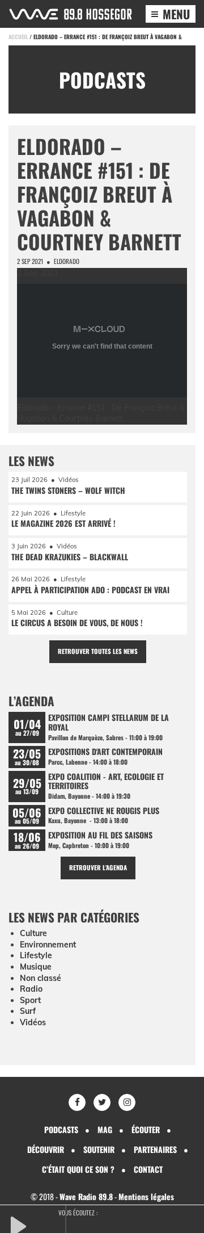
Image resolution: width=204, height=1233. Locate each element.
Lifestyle (36, 955)
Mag (104, 1129)
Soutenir (98, 1149)
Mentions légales (146, 1196)
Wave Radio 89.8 (86, 1196)
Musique (36, 967)
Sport (30, 1000)
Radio (31, 989)
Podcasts (61, 1129)
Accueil (18, 36)
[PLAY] (36, 1225)
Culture (33, 933)
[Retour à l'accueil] (70, 14)
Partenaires (155, 1149)
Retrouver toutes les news (98, 651)
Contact (148, 1169)
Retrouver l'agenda (98, 867)
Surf (28, 1011)
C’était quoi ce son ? (78, 1169)
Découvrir (45, 1149)
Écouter (145, 1129)
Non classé (40, 978)
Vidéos (33, 1022)
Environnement (48, 945)
